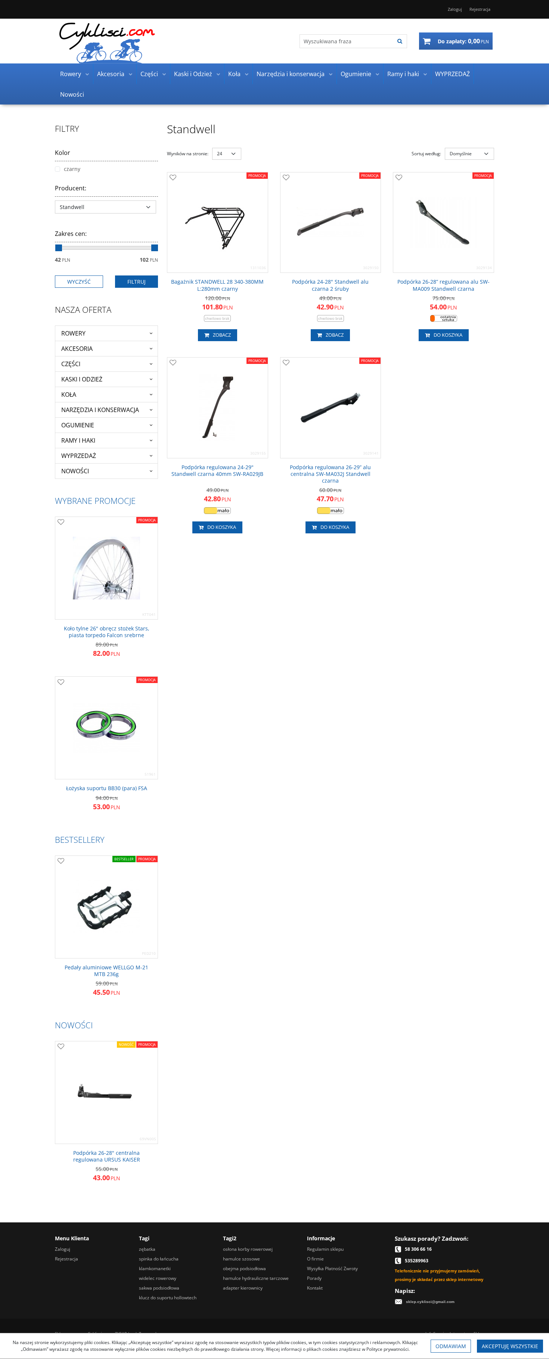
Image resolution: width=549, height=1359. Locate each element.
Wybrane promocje (95, 500)
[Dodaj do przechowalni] (173, 178)
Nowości (72, 94)
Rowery (70, 74)
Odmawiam (450, 1346)
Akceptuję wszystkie (510, 1346)
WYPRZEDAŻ (452, 74)
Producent (70, 188)
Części (149, 74)
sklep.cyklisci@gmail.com (430, 1302)
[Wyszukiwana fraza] (400, 41)
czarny (72, 168)
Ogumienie (356, 74)
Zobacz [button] (222, 334)
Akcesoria (110, 74)
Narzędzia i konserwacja (291, 74)
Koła (234, 74)
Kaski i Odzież (193, 74)
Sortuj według (426, 153)
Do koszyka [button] (448, 334)
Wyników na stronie (187, 153)
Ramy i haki (403, 74)
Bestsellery (80, 839)
